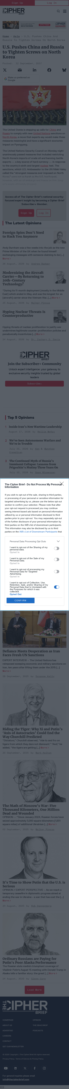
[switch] (56, 548)
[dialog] (34, 544)
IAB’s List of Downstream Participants (38, 531)
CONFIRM (20, 600)
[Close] (63, 485)
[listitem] (34, 541)
